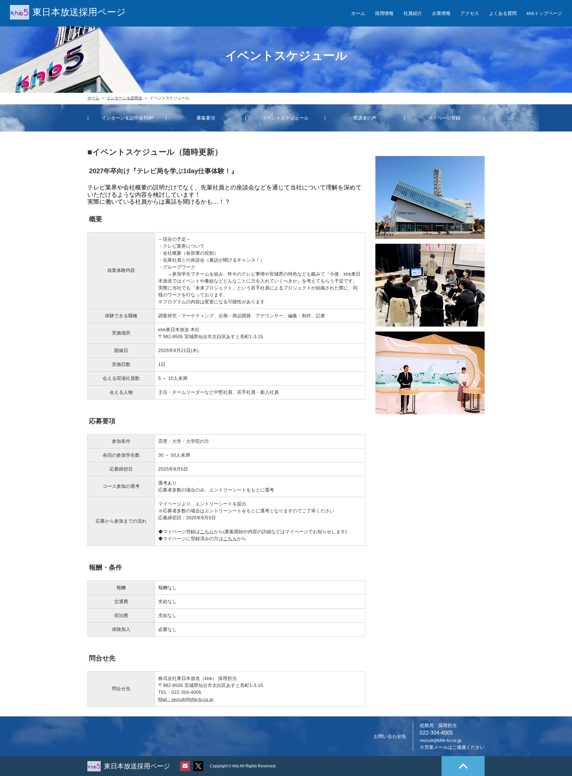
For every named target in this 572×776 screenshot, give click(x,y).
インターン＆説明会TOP (127, 118)
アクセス (469, 13)
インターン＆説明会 (124, 98)
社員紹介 (413, 13)
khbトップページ (544, 13)
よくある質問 (503, 13)
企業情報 (441, 13)
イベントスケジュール (285, 118)
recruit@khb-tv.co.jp (440, 740)
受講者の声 (364, 118)
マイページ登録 (444, 118)
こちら (207, 531)
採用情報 (384, 13)
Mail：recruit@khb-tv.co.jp (185, 699)
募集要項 (206, 118)
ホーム (358, 13)
